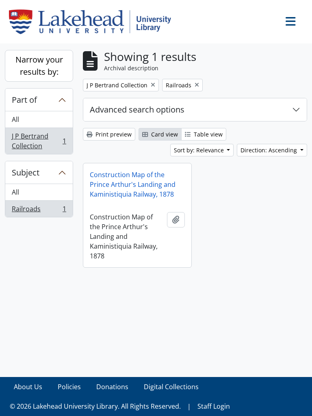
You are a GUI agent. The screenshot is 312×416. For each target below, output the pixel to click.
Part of (24, 99)
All (15, 119)
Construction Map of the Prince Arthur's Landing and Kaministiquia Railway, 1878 (133, 184)
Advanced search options (137, 109)
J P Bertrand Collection (38, 141)
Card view (164, 134)
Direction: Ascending (269, 150)
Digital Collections (171, 386)
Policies (69, 386)
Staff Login (213, 406)
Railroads (38, 210)
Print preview (113, 134)
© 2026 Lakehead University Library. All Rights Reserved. (95, 406)
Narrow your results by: (39, 65)
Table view (207, 134)
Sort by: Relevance (199, 150)
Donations (112, 386)
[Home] (93, 21)
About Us (28, 386)
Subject (25, 172)
